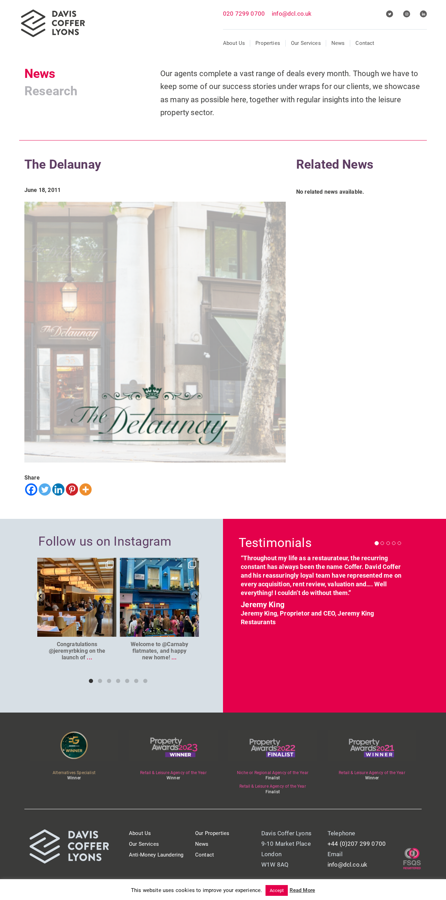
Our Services (306, 43)
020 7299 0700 (244, 13)
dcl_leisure (76, 564)
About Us (234, 43)
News (338, 43)
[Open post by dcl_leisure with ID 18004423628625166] (76, 597)
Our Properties (212, 833)
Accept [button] (277, 890)
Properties (267, 43)
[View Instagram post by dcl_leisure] (110, 630)
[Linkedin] (58, 489)
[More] (85, 489)
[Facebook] (31, 489)
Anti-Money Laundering (156, 855)
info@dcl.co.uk (292, 13)
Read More (302, 890)
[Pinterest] (72, 489)
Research (50, 91)
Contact (364, 43)
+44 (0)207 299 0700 (357, 843)
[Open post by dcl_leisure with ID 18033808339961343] (159, 597)
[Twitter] (45, 489)
